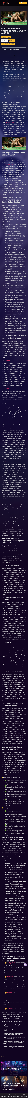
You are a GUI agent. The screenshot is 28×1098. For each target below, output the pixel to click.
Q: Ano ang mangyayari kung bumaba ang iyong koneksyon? (14, 1047)
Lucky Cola (11, 963)
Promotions (9, 1096)
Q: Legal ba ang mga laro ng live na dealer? (13, 1025)
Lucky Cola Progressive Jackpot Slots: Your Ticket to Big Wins (12, 1069)
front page (3, 1096)
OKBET (9, 993)
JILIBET (9, 1009)
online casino (10, 122)
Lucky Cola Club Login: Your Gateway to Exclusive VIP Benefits (13, 1084)
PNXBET (10, 977)
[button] (24, 49)
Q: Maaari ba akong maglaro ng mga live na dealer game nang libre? (13, 1034)
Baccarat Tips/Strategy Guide (8, 43)
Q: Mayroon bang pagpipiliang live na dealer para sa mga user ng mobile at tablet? (13, 1042)
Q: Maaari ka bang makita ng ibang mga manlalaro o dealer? (14, 1038)
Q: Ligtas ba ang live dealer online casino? (13, 1029)
